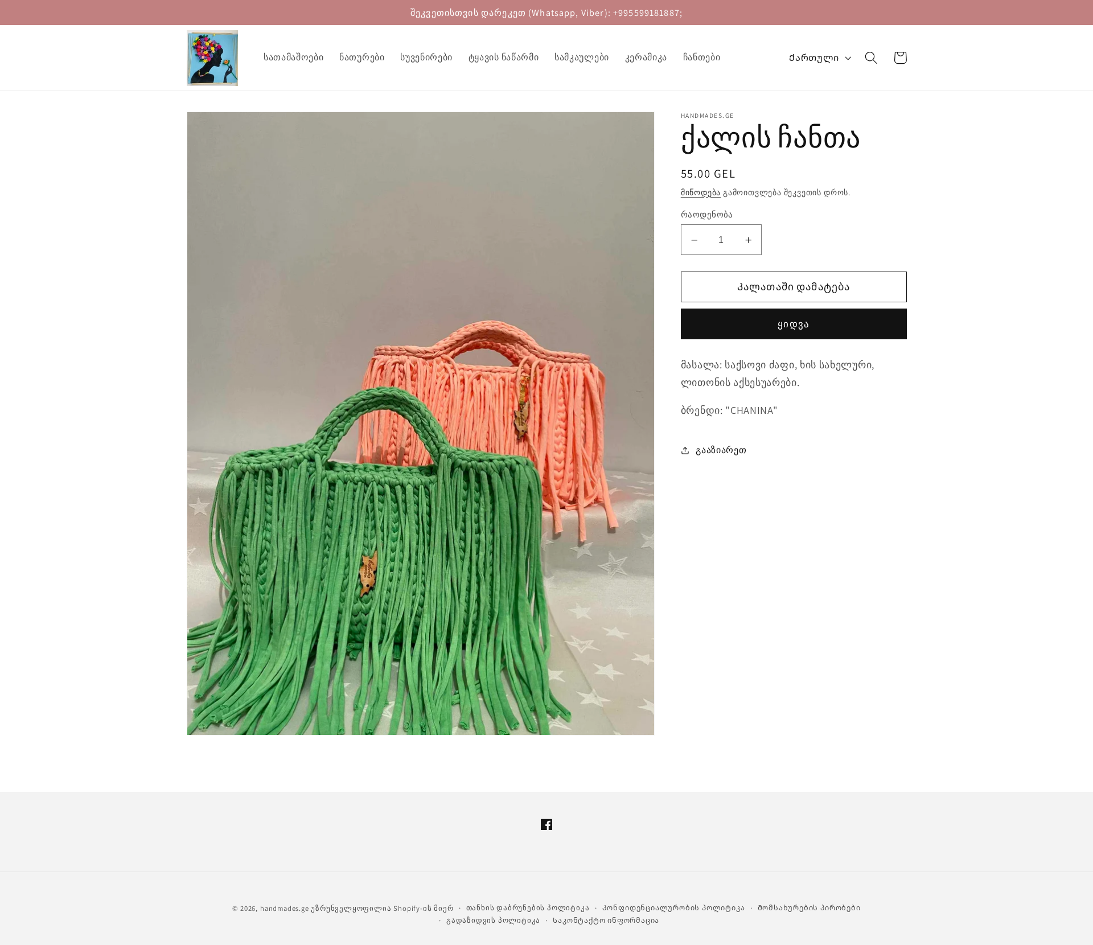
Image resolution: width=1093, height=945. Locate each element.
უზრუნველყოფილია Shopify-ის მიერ (382, 908)
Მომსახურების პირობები (809, 907)
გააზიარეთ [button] (721, 451)
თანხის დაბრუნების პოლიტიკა (528, 907)
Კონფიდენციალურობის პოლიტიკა (673, 907)
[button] (871, 57)
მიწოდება (701, 192)
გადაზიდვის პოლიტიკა (493, 920)
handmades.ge (284, 908)
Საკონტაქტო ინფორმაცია (606, 920)
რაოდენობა (707, 214)
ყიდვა (794, 324)
